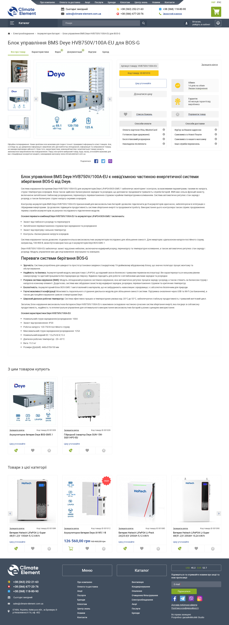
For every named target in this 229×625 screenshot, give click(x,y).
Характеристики (40, 51)
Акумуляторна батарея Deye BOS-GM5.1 (31, 434)
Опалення (137, 591)
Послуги (99, 2)
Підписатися (184, 591)
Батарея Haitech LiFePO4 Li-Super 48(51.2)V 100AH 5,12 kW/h (28, 534)
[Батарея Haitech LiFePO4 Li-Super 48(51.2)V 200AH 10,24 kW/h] (196, 500)
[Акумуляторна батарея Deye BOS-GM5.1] (32, 402)
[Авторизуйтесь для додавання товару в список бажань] (33, 450)
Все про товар (18, 51)
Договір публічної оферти (184, 604)
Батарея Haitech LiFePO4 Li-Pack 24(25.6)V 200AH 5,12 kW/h (136, 534)
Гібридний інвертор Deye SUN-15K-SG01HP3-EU (83, 436)
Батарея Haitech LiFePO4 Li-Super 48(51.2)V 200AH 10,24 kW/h (191, 534)
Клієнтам (125, 2)
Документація (75, 51)
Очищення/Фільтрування (145, 595)
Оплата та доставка (70, 2)
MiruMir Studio (197, 617)
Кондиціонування (141, 586)
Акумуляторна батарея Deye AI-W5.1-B (85, 532)
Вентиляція (138, 582)
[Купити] (70, 548)
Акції (87, 2)
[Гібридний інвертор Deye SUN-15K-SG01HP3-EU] (87, 402)
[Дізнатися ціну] (16, 450)
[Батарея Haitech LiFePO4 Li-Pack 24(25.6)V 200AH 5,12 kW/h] (142, 500)
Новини (156, 2)
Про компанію (47, 2)
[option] (73, 99)
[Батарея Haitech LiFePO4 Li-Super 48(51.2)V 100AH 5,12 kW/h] (32, 500)
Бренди (112, 2)
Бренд (106, 51)
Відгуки (92, 51)
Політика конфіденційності (185, 608)
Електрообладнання (142, 599)
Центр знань (141, 2)
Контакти (169, 2)
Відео (58, 51)
